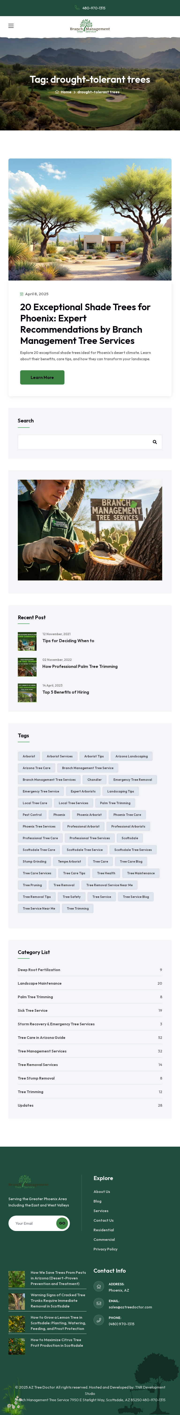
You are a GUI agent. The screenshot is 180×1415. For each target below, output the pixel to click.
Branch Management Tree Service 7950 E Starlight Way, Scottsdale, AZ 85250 (78, 1399)
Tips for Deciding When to (68, 640)
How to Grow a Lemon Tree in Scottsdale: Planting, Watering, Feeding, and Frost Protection (58, 1323)
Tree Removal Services (38, 1064)
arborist (29, 756)
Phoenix (59, 815)
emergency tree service (41, 791)
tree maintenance (141, 873)
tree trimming (78, 908)
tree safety (72, 897)
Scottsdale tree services (133, 850)
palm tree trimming (115, 803)
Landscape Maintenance (40, 983)
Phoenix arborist (89, 815)
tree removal (64, 885)
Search (26, 420)
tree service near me (39, 908)
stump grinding (34, 861)
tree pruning (32, 885)
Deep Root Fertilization (39, 969)
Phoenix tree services (39, 826)
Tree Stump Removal (36, 1078)
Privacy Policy (105, 1249)
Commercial (104, 1239)
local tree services (73, 803)
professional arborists (128, 826)
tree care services (37, 873)
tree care (100, 861)
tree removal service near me (109, 885)
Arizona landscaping (132, 756)
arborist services (60, 756)
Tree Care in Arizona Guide (41, 1037)
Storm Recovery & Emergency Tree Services (56, 1024)
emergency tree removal (132, 779)
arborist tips (94, 756)
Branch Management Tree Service (87, 768)
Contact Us (104, 1220)
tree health (106, 873)
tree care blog (131, 861)
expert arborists (83, 791)
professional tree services (90, 838)
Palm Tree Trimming (35, 996)
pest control (32, 815)
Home (65, 92)
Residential (104, 1230)
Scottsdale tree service (85, 850)
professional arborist (83, 826)
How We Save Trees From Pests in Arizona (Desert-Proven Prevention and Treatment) (58, 1278)
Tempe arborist (69, 861)
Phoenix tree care (127, 815)
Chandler (94, 779)
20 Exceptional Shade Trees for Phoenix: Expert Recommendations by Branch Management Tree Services (85, 323)
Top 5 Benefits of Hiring (65, 692)
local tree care (35, 803)
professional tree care (40, 838)
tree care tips (74, 873)
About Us (102, 1191)
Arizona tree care (36, 768)
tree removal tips (37, 897)
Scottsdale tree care (39, 850)
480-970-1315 (93, 8)
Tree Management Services (42, 1051)
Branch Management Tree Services (49, 779)
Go (62, 1223)
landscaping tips (120, 791)
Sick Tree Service (33, 1010)
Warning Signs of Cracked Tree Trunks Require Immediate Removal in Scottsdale (58, 1300)
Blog (97, 1201)
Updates (26, 1105)
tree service (101, 897)
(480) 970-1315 (121, 1323)
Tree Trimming (30, 1091)
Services (101, 1210)
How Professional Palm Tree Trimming (80, 666)
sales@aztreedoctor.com (130, 1307)
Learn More (42, 377)
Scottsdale (130, 838)
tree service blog (136, 897)
